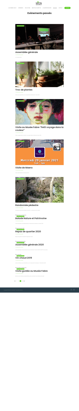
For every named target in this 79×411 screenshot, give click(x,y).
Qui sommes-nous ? (12, 7)
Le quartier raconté (47, 7)
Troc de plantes (23, 89)
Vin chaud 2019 (23, 257)
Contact (60, 7)
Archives (55, 7)
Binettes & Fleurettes (36, 7)
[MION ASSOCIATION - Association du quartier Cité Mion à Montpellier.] (38, 3)
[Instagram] (74, 290)
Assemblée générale (26, 52)
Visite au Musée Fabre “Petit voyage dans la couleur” (39, 129)
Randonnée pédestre (26, 205)
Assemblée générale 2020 (29, 244)
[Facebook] (71, 290)
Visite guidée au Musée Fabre (31, 270)
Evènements (20, 7)
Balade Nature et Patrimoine (31, 218)
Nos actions (27, 7)
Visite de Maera (24, 167)
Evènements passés (20, 25)
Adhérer (67, 7)
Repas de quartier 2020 (28, 231)
